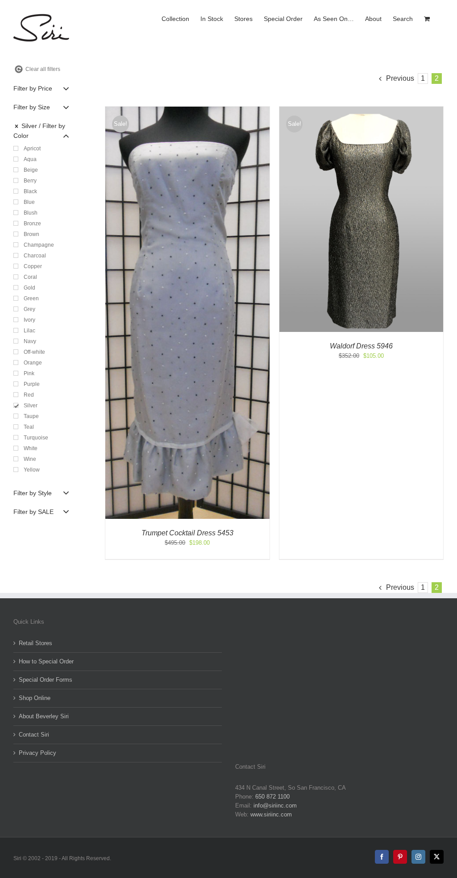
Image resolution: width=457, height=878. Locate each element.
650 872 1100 (272, 796)
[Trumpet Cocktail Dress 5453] (187, 111)
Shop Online (34, 698)
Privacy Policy (37, 753)
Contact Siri (34, 734)
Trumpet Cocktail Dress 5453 (187, 533)
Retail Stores (35, 643)
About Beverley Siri (44, 716)
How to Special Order (46, 661)
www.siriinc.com (271, 814)
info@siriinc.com (275, 805)
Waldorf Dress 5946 (361, 346)
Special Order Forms (45, 679)
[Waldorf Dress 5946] (361, 111)
